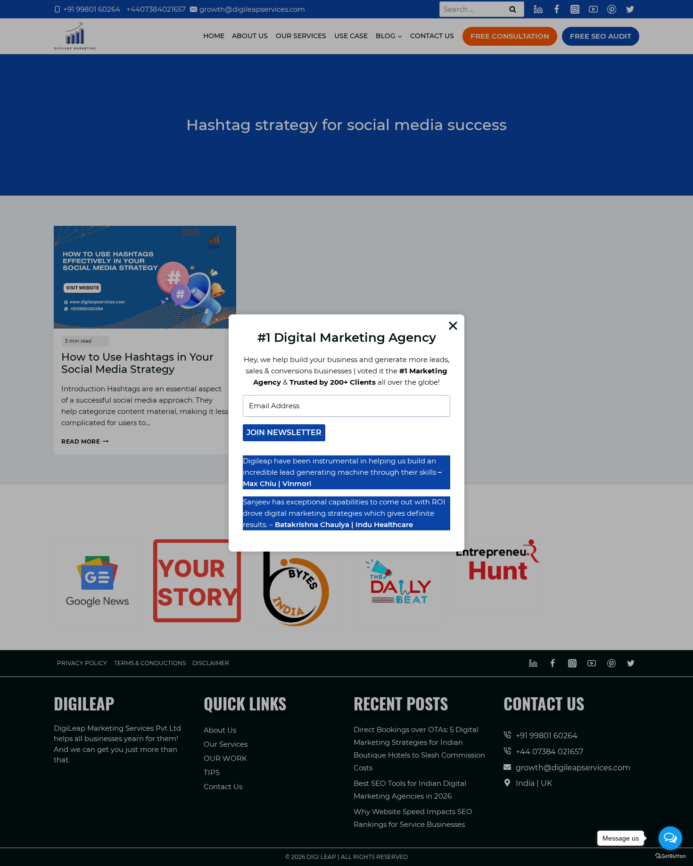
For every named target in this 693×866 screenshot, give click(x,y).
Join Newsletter (284, 432)
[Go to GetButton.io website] (670, 856)
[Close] (453, 326)
